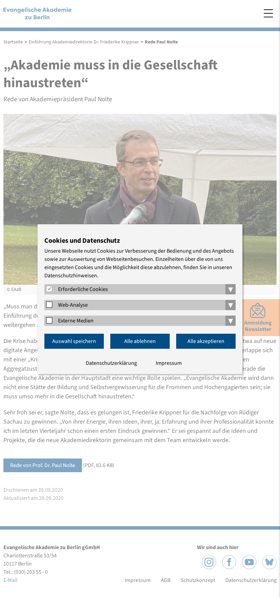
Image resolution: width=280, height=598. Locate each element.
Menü (268, 13)
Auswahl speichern (74, 341)
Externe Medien (76, 320)
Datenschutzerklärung (111, 363)
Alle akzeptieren (205, 341)
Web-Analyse (73, 305)
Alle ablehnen (140, 341)
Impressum (169, 363)
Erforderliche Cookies (83, 289)
